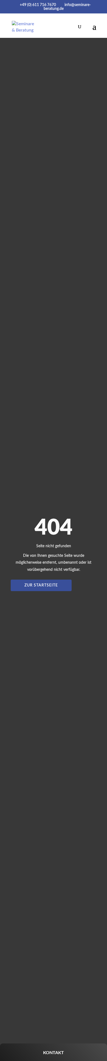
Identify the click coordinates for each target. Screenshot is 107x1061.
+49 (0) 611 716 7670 (38, 5)
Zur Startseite (41, 585)
